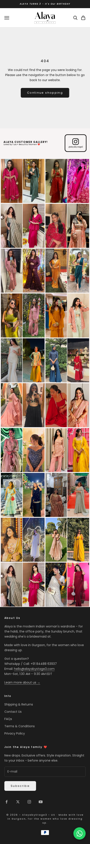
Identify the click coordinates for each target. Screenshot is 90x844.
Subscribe (20, 786)
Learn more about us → (22, 682)
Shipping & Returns (18, 704)
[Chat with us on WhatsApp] (79, 833)
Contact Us (13, 711)
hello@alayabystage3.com (34, 669)
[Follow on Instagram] (29, 802)
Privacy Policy (14, 733)
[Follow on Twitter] (18, 802)
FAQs (8, 719)
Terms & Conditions (19, 726)
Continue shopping (45, 93)
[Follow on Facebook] (6, 802)
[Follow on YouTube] (40, 802)
